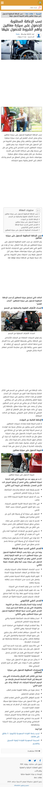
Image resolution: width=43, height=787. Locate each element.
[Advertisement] (21, 83)
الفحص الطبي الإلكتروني (29, 227)
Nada (18, 34)
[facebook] (40, 760)
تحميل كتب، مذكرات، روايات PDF (31, 764)
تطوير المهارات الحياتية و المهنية (31, 767)
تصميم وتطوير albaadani (21, 785)
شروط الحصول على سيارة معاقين (26, 222)
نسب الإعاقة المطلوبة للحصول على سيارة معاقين (21, 214)
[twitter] (35, 760)
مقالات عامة (38, 777)
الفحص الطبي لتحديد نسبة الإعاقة (26, 224)
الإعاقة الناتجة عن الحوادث (29, 219)
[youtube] (30, 760)
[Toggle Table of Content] (37, 210)
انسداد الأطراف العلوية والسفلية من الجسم (23, 216)
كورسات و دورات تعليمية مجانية (31, 774)
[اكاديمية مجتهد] (40, 3)
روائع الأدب (38, 771)
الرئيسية (38, 13)
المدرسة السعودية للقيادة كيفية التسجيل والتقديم (23, 742)
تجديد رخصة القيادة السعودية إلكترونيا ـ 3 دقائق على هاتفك (20, 735)
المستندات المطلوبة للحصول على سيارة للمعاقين (21, 230)
